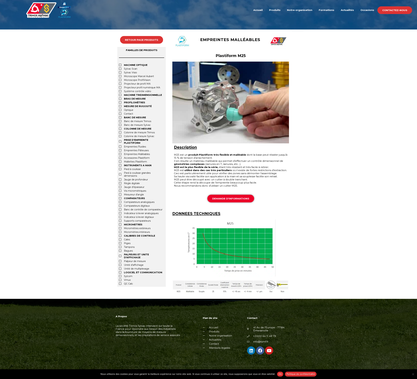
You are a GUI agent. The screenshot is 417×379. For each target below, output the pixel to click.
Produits (274, 10)
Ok (280, 374)
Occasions (367, 10)
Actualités (347, 10)
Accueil (258, 10)
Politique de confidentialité (301, 374)
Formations (326, 10)
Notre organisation (299, 10)
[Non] (413, 374)
